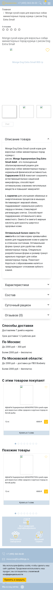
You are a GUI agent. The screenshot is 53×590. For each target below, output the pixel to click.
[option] (26, 74)
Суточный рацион (18, 305)
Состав (10, 295)
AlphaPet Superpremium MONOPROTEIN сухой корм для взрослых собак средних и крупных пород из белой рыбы (26, 410)
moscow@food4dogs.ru (17, 559)
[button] (44, 3)
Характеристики (17, 285)
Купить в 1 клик (26, 433)
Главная (6, 9)
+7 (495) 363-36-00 (27, 3)
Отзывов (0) (14, 315)
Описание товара (18, 139)
